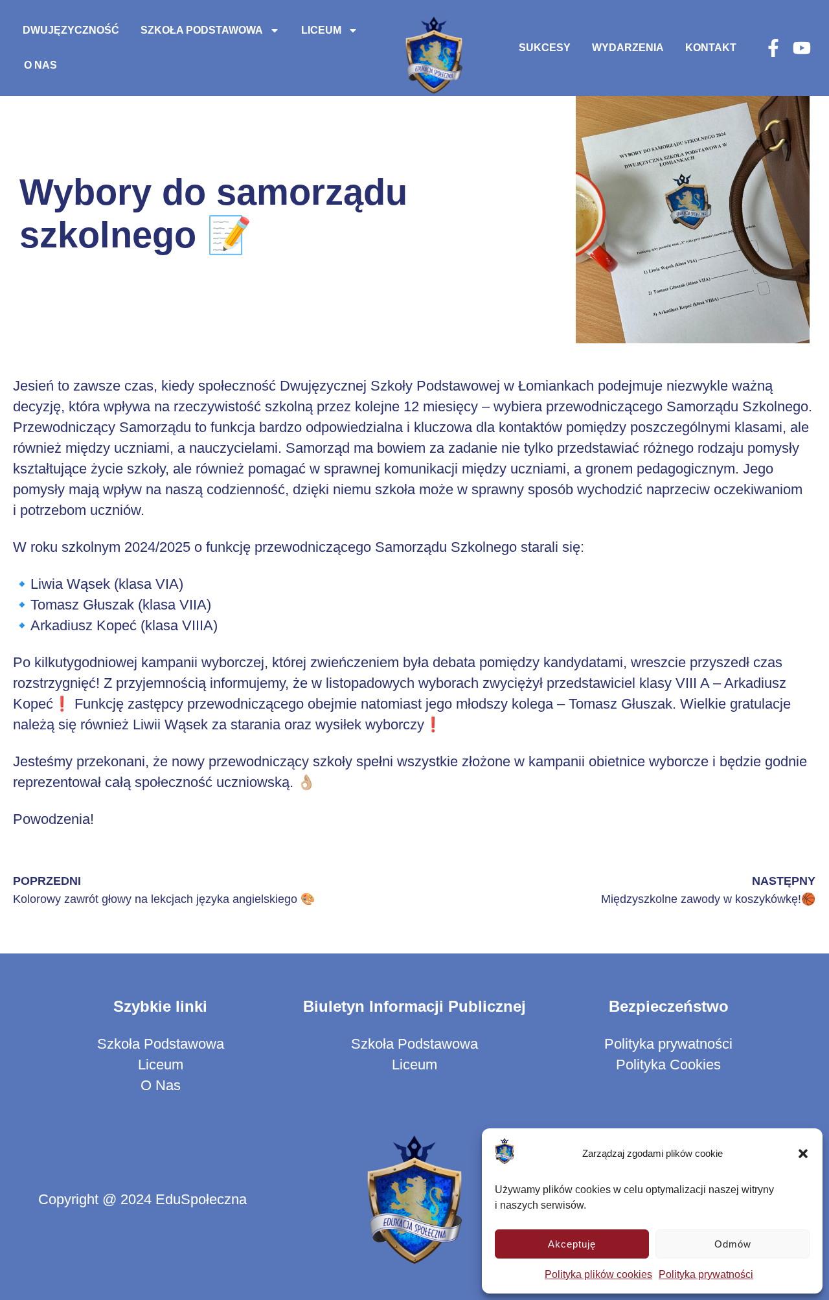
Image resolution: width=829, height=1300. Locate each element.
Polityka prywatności (706, 1274)
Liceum (321, 30)
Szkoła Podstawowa (202, 30)
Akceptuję (572, 1243)
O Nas (40, 65)
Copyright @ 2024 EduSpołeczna (142, 1199)
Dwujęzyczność (71, 30)
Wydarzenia (628, 47)
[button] (803, 1153)
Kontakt (710, 47)
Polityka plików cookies (598, 1274)
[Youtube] (802, 48)
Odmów (732, 1243)
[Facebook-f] (773, 48)
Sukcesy (545, 47)
